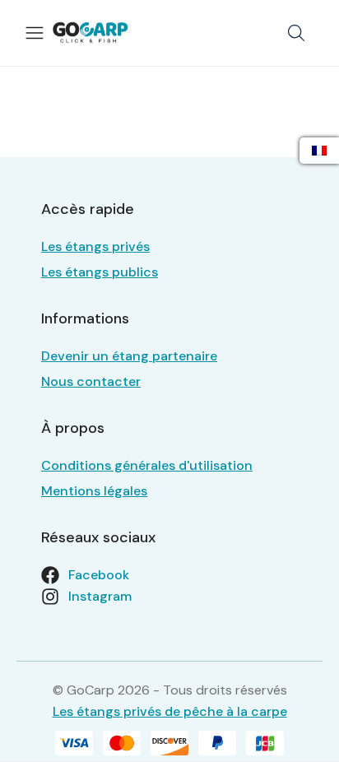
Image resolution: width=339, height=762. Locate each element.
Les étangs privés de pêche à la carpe (170, 711)
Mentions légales (94, 490)
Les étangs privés (95, 246)
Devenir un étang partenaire (129, 356)
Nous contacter (91, 381)
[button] (296, 33)
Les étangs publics (99, 272)
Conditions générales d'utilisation (147, 465)
